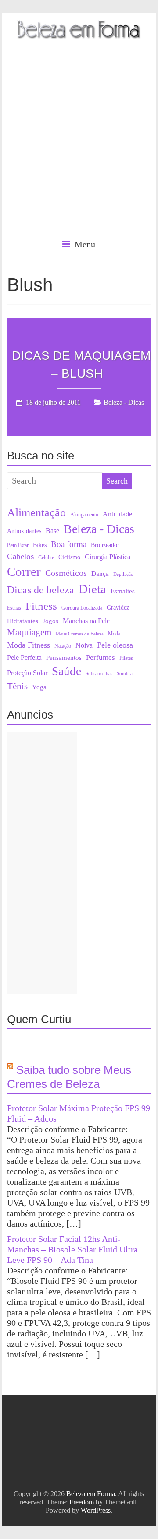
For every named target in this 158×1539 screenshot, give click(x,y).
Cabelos (20, 556)
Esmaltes (123, 591)
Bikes (40, 545)
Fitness (41, 605)
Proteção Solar (27, 673)
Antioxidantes (24, 531)
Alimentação (36, 512)
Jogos (50, 620)
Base (52, 531)
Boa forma (68, 544)
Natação (62, 646)
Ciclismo (69, 557)
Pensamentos (64, 657)
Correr (24, 571)
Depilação (123, 574)
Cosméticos (66, 573)
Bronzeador (105, 545)
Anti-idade (117, 514)
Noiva (84, 645)
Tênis (17, 686)
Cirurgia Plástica (107, 557)
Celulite (46, 557)
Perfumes (100, 657)
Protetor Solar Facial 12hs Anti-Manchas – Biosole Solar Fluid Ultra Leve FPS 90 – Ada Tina (72, 1249)
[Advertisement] (79, 153)
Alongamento (84, 515)
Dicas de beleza (40, 590)
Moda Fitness (28, 645)
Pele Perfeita (24, 658)
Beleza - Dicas (124, 402)
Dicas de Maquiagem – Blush (81, 364)
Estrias (14, 608)
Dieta (92, 589)
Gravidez (118, 607)
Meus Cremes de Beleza (80, 633)
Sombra (125, 673)
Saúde (66, 671)
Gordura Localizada (81, 608)
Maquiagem (29, 632)
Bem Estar (18, 545)
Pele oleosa (115, 645)
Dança (100, 573)
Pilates (126, 658)
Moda (114, 634)
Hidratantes (22, 620)
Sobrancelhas (99, 673)
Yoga (39, 687)
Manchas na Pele (86, 620)
